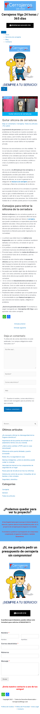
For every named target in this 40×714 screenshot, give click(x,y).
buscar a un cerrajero (19, 181)
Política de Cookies (7, 706)
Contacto (8, 42)
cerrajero (31, 219)
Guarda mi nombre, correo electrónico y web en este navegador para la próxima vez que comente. (19, 401)
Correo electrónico (9, 644)
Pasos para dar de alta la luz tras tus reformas (18, 471)
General (5, 493)
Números (5, 652)
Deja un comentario (9, 124)
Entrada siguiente (20, 328)
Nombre (5, 633)
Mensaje (5, 661)
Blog (6, 39)
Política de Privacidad (22, 706)
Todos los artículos (31, 124)
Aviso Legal (35, 706)
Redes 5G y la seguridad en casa (13, 457)
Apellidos (24, 639)
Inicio (7, 34)
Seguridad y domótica (9, 479)
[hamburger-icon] (3, 32)
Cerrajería (20, 124)
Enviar (5, 679)
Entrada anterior (19, 324)
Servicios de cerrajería (13, 37)
